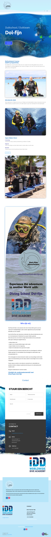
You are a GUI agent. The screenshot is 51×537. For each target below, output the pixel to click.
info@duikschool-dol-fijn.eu (17, 433)
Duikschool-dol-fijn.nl (29, 526)
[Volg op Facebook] (7, 498)
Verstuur (38, 413)
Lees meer (8, 152)
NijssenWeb (9, 534)
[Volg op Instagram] (9, 498)
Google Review (6, 517)
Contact (9, 42)
